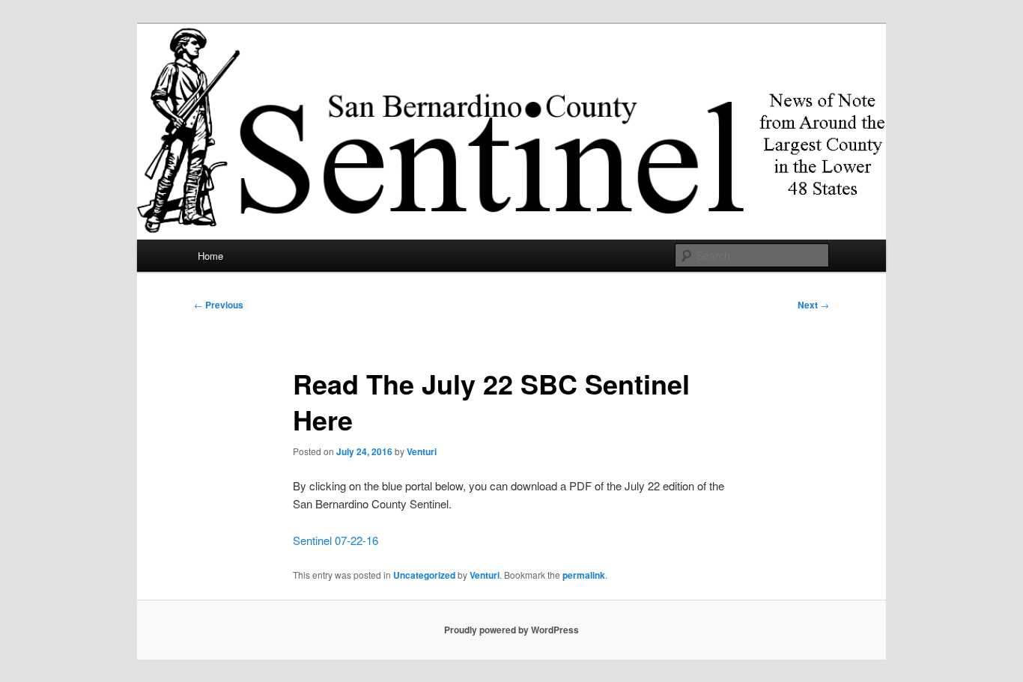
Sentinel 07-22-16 (335, 540)
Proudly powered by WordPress (511, 629)
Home (210, 256)
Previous (218, 304)
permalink (583, 575)
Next (813, 304)
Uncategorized (424, 575)
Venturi (422, 451)
